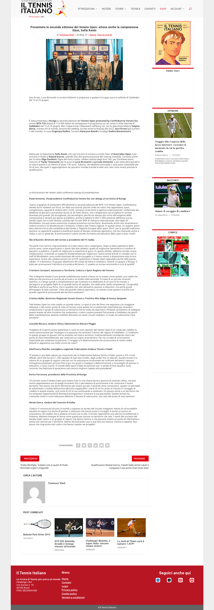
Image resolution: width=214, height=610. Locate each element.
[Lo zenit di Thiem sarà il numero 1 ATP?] (131, 527)
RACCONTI (173, 180)
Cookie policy (69, 593)
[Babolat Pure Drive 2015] (37, 524)
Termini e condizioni (73, 597)
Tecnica (135, 9)
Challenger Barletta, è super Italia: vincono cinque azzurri (98, 543)
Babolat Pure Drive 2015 (36, 534)
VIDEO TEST (173, 71)
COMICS (172, 232)
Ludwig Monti (162, 215)
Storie (119, 9)
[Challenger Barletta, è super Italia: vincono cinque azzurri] (100, 527)
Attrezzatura (86, 9)
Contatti (150, 9)
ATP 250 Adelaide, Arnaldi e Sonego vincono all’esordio (65, 544)
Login (65, 586)
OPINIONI (173, 110)
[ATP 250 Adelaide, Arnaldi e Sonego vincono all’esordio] (69, 527)
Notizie (106, 9)
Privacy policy (69, 589)
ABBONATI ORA (173, 44)
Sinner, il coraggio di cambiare (172, 211)
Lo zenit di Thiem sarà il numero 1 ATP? (130, 542)
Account (176, 9)
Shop (163, 9)
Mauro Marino (162, 155)
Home (65, 578)
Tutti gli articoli (104, 34)
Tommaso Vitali (66, 34)
